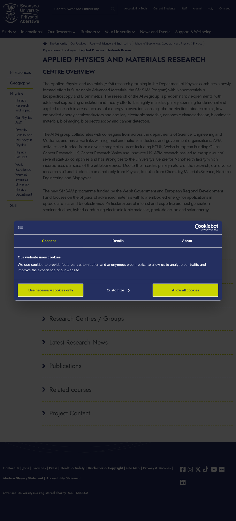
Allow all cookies (185, 290)
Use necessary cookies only (50, 290)
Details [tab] (118, 241)
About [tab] (187, 241)
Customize (115, 290)
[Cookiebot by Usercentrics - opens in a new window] (198, 227)
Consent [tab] (49, 241)
